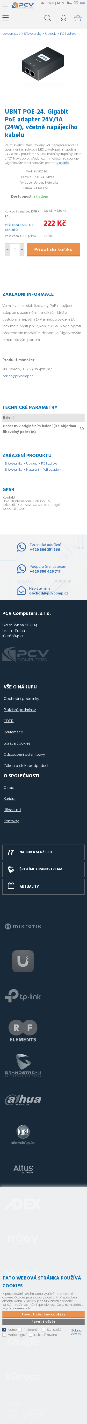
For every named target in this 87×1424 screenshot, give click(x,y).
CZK (50, 3)
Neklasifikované (45, 1335)
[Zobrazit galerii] (43, 86)
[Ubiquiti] (23, 961)
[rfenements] (23, 1030)
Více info (62, 163)
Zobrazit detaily (77, 1332)
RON (60, 3)
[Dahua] (23, 1100)
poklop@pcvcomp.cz (17, 376)
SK (82, 2)
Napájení (32, 469)
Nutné (12, 1329)
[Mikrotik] (23, 926)
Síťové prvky (13, 463)
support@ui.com (14, 508)
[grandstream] (23, 1065)
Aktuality (29, 887)
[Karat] (23, 1135)
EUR (41, 3)
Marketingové (17, 1335)
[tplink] (23, 996)
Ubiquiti (31, 463)
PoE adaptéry (52, 469)
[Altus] (23, 1169)
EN (76, 2)
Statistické (54, 1329)
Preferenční (31, 1329)
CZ (69, 2)
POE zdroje (49, 463)
